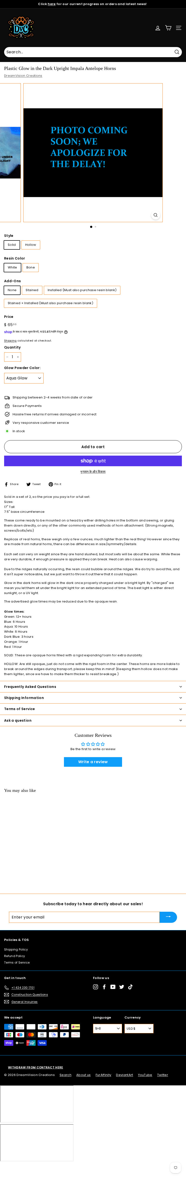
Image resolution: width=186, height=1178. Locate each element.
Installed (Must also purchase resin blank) (82, 290)
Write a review (93, 762)
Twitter (162, 1075)
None (12, 290)
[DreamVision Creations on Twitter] (121, 986)
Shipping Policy (16, 949)
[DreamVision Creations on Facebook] (104, 986)
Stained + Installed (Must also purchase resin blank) (50, 303)
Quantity (12, 347)
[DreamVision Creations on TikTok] (130, 986)
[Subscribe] (168, 917)
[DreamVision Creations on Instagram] (95, 986)
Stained (32, 290)
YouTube (145, 1075)
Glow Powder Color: (22, 367)
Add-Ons (12, 281)
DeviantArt (124, 1075)
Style (9, 235)
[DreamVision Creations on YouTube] (113, 986)
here (51, 4)
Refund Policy (14, 956)
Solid (12, 244)
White (12, 267)
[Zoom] (155, 215)
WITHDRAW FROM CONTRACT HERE (35, 1067)
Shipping (10, 340)
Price (9, 316)
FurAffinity (103, 1075)
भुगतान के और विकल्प (93, 471)
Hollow (30, 244)
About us (83, 1075)
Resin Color (14, 258)
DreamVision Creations (23, 75)
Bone (30, 267)
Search (65, 1075)
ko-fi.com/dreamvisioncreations (24, 1167)
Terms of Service (17, 962)
